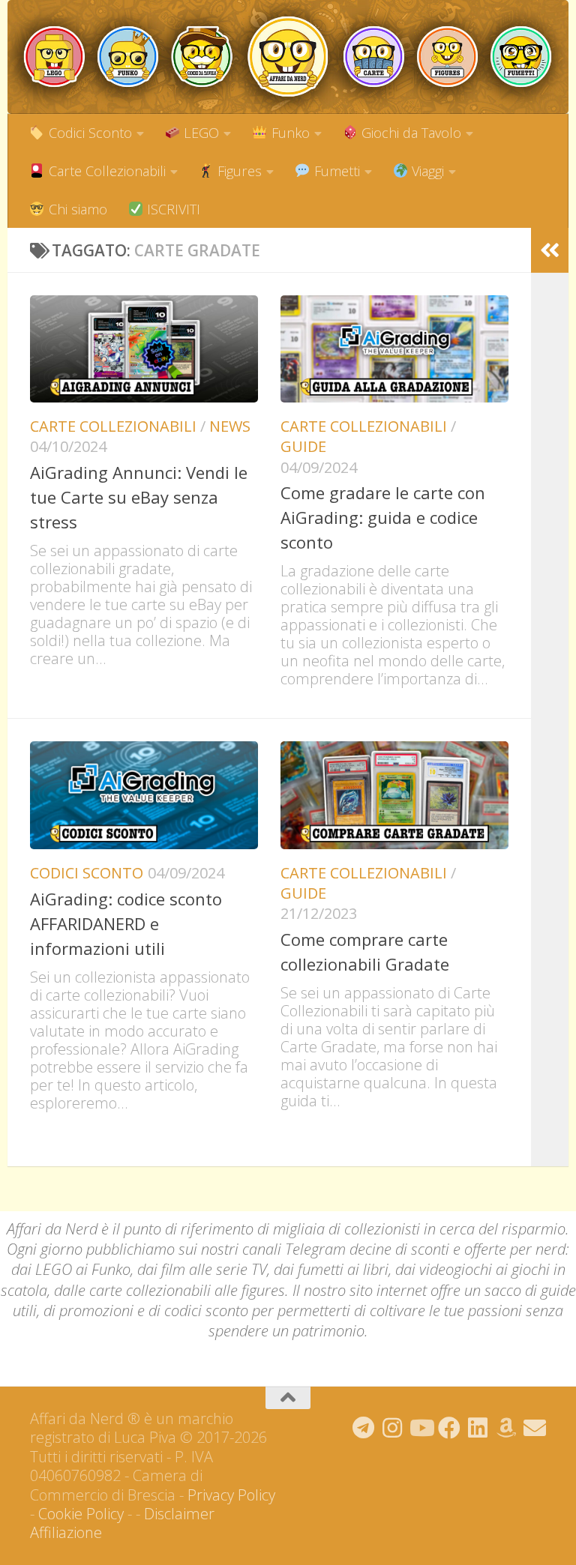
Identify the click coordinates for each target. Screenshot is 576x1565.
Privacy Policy (231, 1495)
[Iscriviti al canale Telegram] (363, 1428)
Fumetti (335, 171)
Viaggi (426, 171)
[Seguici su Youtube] (421, 1428)
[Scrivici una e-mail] (535, 1428)
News (229, 426)
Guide (303, 446)
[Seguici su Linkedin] (477, 1428)
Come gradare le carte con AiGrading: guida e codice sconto (382, 517)
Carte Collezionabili (105, 171)
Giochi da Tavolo (409, 133)
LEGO (199, 133)
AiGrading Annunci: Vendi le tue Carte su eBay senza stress (139, 497)
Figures (238, 171)
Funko (289, 133)
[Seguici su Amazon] (506, 1428)
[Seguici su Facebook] (449, 1428)
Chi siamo (76, 209)
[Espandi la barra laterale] (549, 250)
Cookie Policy (81, 1514)
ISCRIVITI (171, 209)
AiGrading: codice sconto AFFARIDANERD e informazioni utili (126, 923)
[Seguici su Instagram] (392, 1428)
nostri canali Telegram (273, 1249)
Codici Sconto (88, 133)
